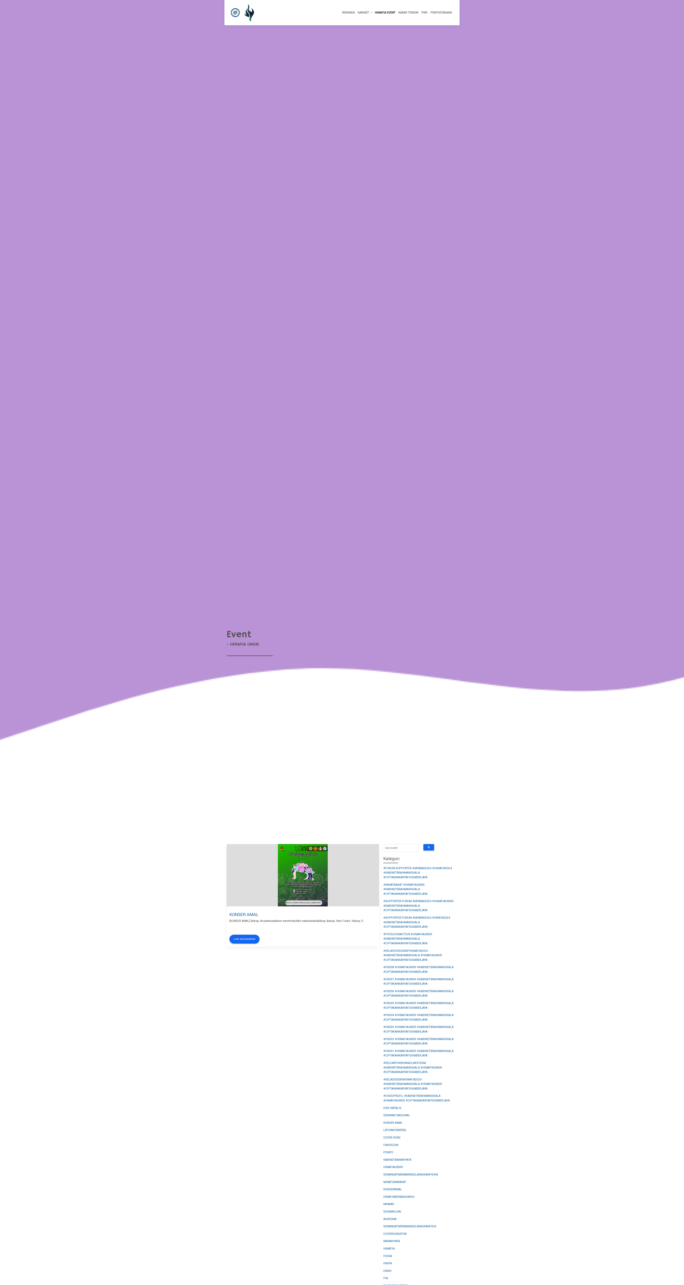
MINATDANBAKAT (394, 1182)
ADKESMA (390, 1219)
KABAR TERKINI (408, 12)
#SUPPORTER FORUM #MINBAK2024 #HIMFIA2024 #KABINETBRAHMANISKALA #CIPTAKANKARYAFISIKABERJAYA (416, 922)
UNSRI (387, 1271)
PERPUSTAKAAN (441, 12)
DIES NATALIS (392, 1108)
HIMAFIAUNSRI (393, 1167)
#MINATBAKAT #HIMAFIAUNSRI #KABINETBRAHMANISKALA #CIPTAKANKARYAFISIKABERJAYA (405, 889)
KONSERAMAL (392, 1189)
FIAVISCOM (390, 1145)
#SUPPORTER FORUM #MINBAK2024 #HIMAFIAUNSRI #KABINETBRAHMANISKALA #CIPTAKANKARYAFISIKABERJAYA (418, 905)
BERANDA (348, 12)
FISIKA (387, 1256)
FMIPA (387, 1263)
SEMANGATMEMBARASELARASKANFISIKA (410, 1174)
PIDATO (388, 1152)
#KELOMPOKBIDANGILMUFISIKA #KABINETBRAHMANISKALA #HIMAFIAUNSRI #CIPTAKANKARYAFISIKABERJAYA (412, 1067)
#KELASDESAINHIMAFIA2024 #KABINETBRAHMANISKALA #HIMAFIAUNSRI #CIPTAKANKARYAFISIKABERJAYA (412, 1084)
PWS (424, 12)
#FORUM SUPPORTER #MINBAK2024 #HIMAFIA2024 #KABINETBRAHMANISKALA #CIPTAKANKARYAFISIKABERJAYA (417, 873)
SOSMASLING (392, 1211)
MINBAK (388, 1204)
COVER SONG (391, 1137)
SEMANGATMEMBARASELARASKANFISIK (409, 1226)
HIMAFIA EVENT (385, 12)
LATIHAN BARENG (394, 1130)
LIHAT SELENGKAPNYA (244, 939)
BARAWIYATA (391, 1241)
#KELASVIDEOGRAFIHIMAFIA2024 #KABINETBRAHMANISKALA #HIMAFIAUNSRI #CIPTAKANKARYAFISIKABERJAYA (412, 955)
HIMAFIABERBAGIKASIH (398, 1196)
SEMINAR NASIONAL (396, 1115)
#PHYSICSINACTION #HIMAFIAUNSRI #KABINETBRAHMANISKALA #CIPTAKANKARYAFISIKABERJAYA (407, 939)
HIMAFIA (389, 1248)
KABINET (364, 12)
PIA (385, 1278)
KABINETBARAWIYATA (397, 1159)
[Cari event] (428, 847)
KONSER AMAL (243, 914)
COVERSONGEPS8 (395, 1234)
